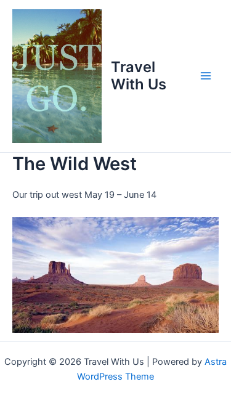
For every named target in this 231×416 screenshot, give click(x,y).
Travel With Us (138, 75)
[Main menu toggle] (206, 76)
